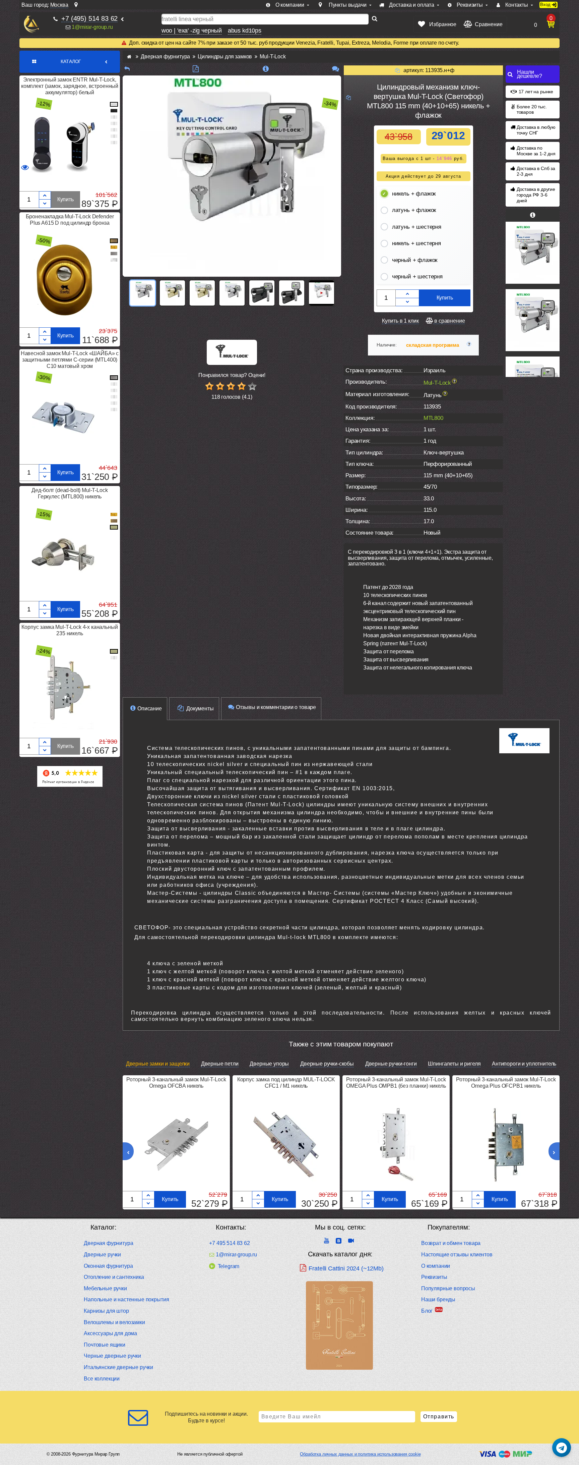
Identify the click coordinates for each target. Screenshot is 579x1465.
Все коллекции (102, 1378)
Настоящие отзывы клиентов (457, 1254)
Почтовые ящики (104, 1345)
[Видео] (321, 293)
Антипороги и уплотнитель (524, 1064)
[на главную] (31, 24)
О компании (435, 1266)
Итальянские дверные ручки (118, 1367)
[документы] (195, 68)
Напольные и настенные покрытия (126, 1299)
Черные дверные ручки (112, 1356)
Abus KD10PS (244, 30)
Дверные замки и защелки (158, 1064)
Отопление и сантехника (114, 1277)
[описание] (265, 68)
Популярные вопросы (448, 1288)
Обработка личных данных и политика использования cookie (360, 1454)
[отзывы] (335, 68)
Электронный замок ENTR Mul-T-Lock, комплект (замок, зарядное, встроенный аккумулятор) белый (69, 86)
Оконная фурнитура (108, 1266)
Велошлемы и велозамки (114, 1322)
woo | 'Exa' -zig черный (192, 30)
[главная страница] (129, 56)
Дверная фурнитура (108, 1243)
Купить (65, 199)
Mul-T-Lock (437, 383)
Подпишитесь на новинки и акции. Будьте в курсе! (206, 1417)
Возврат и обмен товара (450, 1243)
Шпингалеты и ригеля (454, 1064)
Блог (427, 1311)
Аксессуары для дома (110, 1333)
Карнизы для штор (106, 1311)
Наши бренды (438, 1299)
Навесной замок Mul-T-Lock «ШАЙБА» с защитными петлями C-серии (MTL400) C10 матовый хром (70, 359)
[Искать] (375, 19)
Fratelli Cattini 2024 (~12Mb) (346, 1268)
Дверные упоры (269, 1064)
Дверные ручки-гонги (391, 1064)
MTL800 (433, 418)
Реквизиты (434, 1277)
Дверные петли (220, 1064)
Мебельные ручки (105, 1288)
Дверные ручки (102, 1254)
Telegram (228, 1266)
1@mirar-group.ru (92, 27)
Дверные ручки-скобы (327, 1064)
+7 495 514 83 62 (229, 1243)
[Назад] (127, 69)
